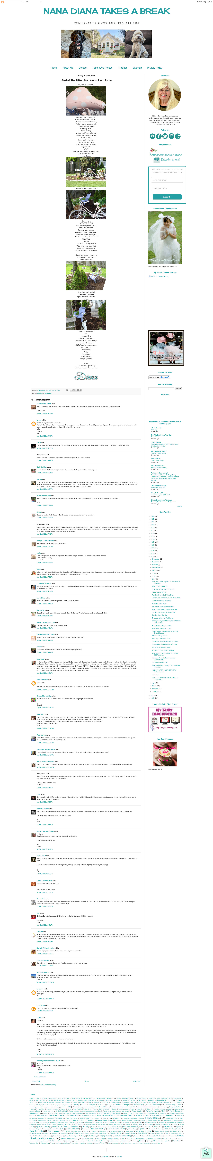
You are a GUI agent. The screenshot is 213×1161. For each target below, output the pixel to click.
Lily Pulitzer (125, 1122)
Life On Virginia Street (158, 486)
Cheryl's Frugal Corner (159, 493)
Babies (80, 1100)
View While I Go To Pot (159, 586)
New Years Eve (146, 1127)
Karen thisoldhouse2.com (46, 622)
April (154, 683)
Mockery (158, 1124)
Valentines (176, 1141)
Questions (114, 1131)
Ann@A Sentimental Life (45, 541)
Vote (52, 1143)
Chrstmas (56, 1107)
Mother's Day (166, 1124)
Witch (121, 1143)
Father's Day (57, 1113)
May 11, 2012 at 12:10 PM (45, 755)
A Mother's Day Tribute (159, 636)
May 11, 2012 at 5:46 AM (45, 436)
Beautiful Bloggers (164, 1100)
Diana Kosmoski (129, 1109)
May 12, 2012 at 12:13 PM (45, 999)
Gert (38, 913)
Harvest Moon (42, 1120)
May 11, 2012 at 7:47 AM (45, 546)
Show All (179, 506)
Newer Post (36, 1081)
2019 (152, 536)
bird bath (96, 1102)
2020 (152, 533)
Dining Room (140, 1109)
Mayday (80, 1124)
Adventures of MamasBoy (104, 1098)
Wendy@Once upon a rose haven (48, 1061)
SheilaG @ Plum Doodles (45, 948)
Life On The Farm (115, 1122)
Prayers (67, 1131)
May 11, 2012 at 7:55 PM (45, 892)
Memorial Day (118, 1124)
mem (110, 1124)
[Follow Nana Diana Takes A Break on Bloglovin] (159, 378)
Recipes (123, 67)
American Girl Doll (141, 1098)
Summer (136, 1136)
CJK (69, 1107)
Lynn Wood (41, 1005)
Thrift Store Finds (114, 1141)
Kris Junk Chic (62, 1122)
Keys (47, 1122)
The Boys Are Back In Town (161, 639)
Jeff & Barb (34, 1122)
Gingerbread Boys (156, 1115)
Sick (167, 1133)
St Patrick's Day (92, 1136)
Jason (182, 1120)
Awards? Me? (71, 1100)
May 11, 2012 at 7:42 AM (45, 534)
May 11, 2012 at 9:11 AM (45, 628)
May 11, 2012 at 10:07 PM (45, 954)
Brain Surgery (152, 1102)
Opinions (178, 1127)
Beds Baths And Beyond (46, 1102)
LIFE (106, 1122)
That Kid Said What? (154, 1138)
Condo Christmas (104, 1107)
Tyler (149, 1141)
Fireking (125, 1113)
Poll (173, 1129)
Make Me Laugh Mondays (174, 1122)
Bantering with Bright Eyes (112, 1100)
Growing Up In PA (86, 1118)
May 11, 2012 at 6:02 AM (45, 448)
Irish (159, 1120)
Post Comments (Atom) (48, 1085)
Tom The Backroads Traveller (161, 435)
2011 (152, 695)
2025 (152, 519)
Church (63, 1107)
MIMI (140, 1124)
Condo (95, 1107)
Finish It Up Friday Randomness (109, 1113)
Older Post (136, 1081)
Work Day (154, 430)
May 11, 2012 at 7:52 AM (45, 577)
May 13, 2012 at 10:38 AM (45, 1072)
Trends (135, 1141)
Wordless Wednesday (143, 1143)
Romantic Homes (115, 1133)
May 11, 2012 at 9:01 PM (45, 925)
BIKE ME (155, 675)
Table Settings (100, 1138)
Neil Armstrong (102, 1127)
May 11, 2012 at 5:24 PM (45, 802)
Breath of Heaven (164, 1102)
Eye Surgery (125, 1111)
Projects (86, 1131)
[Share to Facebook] (78, 390)
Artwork (50, 1100)
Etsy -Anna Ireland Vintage (112, 1111)
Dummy (31, 1111)
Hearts (56, 1120)
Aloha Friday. (155, 437)
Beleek (68, 1102)
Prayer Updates (54, 1131)
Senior (152, 1133)
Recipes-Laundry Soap (161, 1131)
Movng (182, 1124)
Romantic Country (101, 1133)
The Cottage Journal (41, 1141)
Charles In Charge (122, 1105)
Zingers (154, 1143)
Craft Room (87, 1109)
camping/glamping (65, 1104)
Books (138, 1102)
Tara (122, 1138)
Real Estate (139, 1131)
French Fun (163, 1113)
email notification (75, 1111)
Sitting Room (38, 1136)
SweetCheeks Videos (69, 1139)
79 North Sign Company (49, 1098)
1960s (31, 1098)
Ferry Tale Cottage (77, 1113)
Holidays (91, 1120)
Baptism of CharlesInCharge (161, 625)
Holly (38, 794)
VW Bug (58, 1143)
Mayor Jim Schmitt (90, 1124)
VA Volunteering (157, 1141)
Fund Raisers (85, 1115)
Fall (163, 1111)
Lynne (39, 420)
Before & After (60, 1102)
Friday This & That (42, 1115)
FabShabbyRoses (43, 972)
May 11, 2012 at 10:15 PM (45, 982)
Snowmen (48, 1136)
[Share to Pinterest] (80, 390)
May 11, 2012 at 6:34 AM (45, 473)
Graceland (41, 1118)
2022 (152, 528)
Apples (31, 1100)
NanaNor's (40, 714)
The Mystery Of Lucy (56, 1141)
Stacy (39, 569)
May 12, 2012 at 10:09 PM (45, 1054)
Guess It (97, 1118)
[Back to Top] (206, 1153)
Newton (156, 1127)
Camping (55, 1104)
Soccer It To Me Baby (159, 604)
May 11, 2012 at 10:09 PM (45, 966)
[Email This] (71, 390)
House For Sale (127, 1120)
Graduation (50, 1118)
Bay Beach (133, 1100)
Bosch (144, 1102)
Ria (71, 1133)
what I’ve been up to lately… (159, 467)
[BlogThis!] (73, 390)
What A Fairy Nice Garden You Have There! (166, 598)
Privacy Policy (154, 67)
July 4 (42, 1122)
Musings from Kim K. (44, 404)
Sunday (144, 1136)
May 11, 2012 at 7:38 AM (45, 505)
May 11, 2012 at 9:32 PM (45, 941)
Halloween (115, 1118)
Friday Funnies (173, 1113)
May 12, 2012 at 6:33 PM (45, 1011)
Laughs (81, 1122)
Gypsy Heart (41, 856)
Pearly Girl (60, 1129)
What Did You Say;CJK (78, 1143)
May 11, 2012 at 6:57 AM (45, 489)
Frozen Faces (73, 1115)
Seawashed (41, 899)
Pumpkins (94, 1131)
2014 (152, 551)
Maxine (67, 1124)
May (154, 579)
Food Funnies (139, 1113)
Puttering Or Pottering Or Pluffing (163, 589)
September (156, 568)
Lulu (139, 1122)
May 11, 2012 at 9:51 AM (45, 673)
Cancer (75, 1105)
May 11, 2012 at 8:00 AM (45, 591)
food (131, 1113)
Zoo (159, 1143)
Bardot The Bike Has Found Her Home (165, 642)
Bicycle (75, 1102)
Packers (31, 1129)
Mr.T (32, 1127)
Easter (38, 1111)
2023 (152, 525)
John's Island (155, 458)
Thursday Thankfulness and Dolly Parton (163, 502)
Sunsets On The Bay (155, 1136)
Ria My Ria (79, 1133)
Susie (39, 443)
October (155, 565)
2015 (152, 548)
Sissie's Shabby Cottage (45, 831)
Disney (149, 1109)
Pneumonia (152, 1129)
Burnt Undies (47, 1104)
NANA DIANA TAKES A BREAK (106, 11)
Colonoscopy (86, 1107)
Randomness (129, 1131)
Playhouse (141, 1129)
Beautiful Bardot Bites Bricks (161, 601)
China (148, 1104)
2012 (152, 556)
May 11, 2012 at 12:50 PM (45, 767)
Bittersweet (115, 1102)
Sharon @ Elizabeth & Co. (46, 761)
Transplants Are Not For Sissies (162, 618)
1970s (37, 1098)
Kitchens (53, 1122)
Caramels (83, 1104)
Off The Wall (168, 1127)
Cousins (62, 1109)
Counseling (40, 1109)
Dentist (121, 1109)
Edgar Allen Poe (48, 1111)
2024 (152, 522)
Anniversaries (177, 1098)
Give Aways (169, 1115)
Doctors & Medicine (159, 1109)
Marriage (60, 1124)
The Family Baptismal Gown (161, 628)
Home (54, 67)
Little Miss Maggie (43, 960)
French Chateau (152, 1113)
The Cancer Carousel (169, 1138)
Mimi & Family (149, 1124)
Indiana (143, 1120)
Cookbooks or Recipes (146, 1107)
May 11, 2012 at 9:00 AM (45, 616)
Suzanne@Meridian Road (45, 635)
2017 (152, 542)
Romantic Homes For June (161, 647)
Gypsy (104, 1118)
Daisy (95, 1109)
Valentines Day (33, 1143)
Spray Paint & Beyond (71, 1136)
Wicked (96, 1143)
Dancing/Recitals (104, 1109)
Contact (83, 67)
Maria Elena (41, 598)
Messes (135, 1124)
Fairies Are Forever (102, 67)
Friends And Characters (57, 1115)
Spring (83, 1136)
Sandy (127, 1133)
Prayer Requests (36, 1131)
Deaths (114, 1109)
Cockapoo (78, 1107)
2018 (152, 539)
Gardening (40, 393)
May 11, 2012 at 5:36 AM (45, 413)
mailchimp (161, 1122)
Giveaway (179, 1115)
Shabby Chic (159, 1133)
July (153, 573)
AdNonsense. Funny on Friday (82, 1098)
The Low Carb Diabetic (159, 451)
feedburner (66, 1113)
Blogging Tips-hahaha (128, 1102)
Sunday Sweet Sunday (159, 615)
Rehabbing (46, 1133)
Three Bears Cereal (79, 1141)
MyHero (85, 1127)
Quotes (121, 1131)
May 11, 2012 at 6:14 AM (45, 460)
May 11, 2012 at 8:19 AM (45, 604)
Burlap (39, 1104)
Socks (54, 1136)
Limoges (133, 1122)
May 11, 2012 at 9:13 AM (45, 640)
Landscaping (72, 1122)
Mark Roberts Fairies (49, 1124)
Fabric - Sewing (137, 1111)
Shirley (39, 479)
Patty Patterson (42, 679)
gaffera (105, 1156)
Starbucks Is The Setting (123, 1136)
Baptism (125, 1100)
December (156, 559)
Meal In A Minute (102, 1124)
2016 (152, 545)
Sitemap (137, 67)
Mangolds (32, 1124)
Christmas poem (34, 1107)
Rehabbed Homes (175, 1131)
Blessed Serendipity (44, 696)
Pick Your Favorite (97, 1129)
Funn (93, 1115)
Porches (178, 1129)
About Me (68, 67)
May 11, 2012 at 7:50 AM (45, 563)
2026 (152, 516)
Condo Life (115, 1107)
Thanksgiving (139, 1139)
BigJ (90, 1102)
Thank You (130, 1138)
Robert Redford (89, 1133)
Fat (51, 1113)
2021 (152, 530)
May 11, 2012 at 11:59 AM (45, 743)
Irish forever (167, 1120)
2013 (152, 554)
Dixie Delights (42, 467)
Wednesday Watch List (158, 487)
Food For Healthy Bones (158, 453)
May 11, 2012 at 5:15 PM (45, 788)
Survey (173, 1136)
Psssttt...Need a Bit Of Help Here (163, 595)
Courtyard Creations (52, 1109)
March (154, 686)
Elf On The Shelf (61, 1111)
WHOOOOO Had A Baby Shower (163, 650)
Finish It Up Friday (91, 1113)
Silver (31, 1136)
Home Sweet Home (104, 1120)
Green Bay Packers (71, 1118)
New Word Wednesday (131, 1127)
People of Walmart (72, 1129)
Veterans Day (45, 1143)
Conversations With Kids (128, 1107)
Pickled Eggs (132, 1129)
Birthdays (104, 1102)
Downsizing (178, 1109)
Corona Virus (163, 1107)
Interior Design (152, 1120)
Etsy (99, 1111)
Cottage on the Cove (175, 1107)
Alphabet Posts (127, 1098)
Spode (61, 1136)
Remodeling (64, 1133)
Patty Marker (41, 735)
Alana (118, 1098)
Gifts (147, 1115)
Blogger (119, 1156)
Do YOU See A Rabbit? (160, 662)
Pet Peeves (85, 1129)
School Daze (142, 1133)
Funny (99, 1115)
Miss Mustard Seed (157, 466)
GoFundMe (32, 1118)
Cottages (32, 1109)
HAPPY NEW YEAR (171, 1118)
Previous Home (76, 1131)
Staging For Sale (105, 1136)
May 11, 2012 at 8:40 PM (45, 906)
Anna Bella (152, 1098)
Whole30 (89, 1143)
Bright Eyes (175, 1102)
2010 (152, 698)
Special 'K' (40, 610)
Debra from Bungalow (44, 880)
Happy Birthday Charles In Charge (133, 1118)
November (156, 562)
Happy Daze (48, 393)
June (154, 576)
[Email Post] (67, 390)
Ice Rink (136, 1120)
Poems (160, 1129)
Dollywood (170, 1109)
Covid (69, 1109)
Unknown (40, 989)
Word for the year (130, 1143)
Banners (100, 1100)
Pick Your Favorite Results (116, 1129)
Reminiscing (55, 1133)
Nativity (93, 1127)
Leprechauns (98, 1122)
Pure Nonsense (103, 1131)
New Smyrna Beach (114, 1127)
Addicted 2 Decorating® (159, 473)
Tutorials (142, 1141)
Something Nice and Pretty (46, 749)
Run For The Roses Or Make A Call (163, 612)
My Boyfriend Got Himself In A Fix (163, 606)
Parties (46, 1129)
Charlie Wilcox (138, 1105)
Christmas (156, 1105)
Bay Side (142, 1100)
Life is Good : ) (156, 428)
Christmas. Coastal (46, 1107)
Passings (52, 1129)
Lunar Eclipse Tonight (157, 460)
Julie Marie (40, 659)
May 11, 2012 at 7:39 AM (45, 518)
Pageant (38, 1129)
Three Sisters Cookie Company (97, 1141)
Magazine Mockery (150, 1122)
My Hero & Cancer (42, 1127)
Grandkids (58, 1118)
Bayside (151, 1100)
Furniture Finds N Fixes (123, 1115)
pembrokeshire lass (44, 496)
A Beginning (65, 1098)
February (155, 689)
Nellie (39, 553)
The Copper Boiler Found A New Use (164, 609)
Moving (175, 1124)
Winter (102, 1143)
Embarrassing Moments (89, 1111)
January (155, 692)
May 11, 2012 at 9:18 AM (45, 652)
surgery (166, 1136)
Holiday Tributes (77, 1120)
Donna (39, 1017)
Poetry (166, 1129)
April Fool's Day (40, 1100)
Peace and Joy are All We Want (160, 495)
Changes (109, 1104)
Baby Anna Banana (90, 1100)
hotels (118, 1120)
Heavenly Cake (64, 1120)
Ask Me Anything (59, 1100)
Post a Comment (39, 1077)
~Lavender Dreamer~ (44, 584)
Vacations (168, 1141)
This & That (68, 1141)
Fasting (45, 1113)
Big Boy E (82, 1102)
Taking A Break (112, 1139)
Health (50, 1120)
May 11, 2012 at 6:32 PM (45, 824)
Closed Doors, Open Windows (161, 500)
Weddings (66, 1143)
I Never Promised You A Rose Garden (164, 645)
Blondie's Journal (43, 809)
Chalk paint (92, 1104)
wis (109, 1143)
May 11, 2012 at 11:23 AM (45, 689)
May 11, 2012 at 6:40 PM (45, 849)
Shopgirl (40, 932)
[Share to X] (75, 390)
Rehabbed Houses (35, 1133)
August (154, 570)
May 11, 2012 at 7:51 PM (45, 874)
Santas (133, 1133)
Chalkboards (101, 1104)
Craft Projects (77, 1109)
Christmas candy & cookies (173, 1104)
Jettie (39, 512)
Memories (127, 1124)
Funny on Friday (108, 1115)
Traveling (124, 1141)
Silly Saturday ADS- (176, 1133)
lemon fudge (88, 1122)
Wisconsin (115, 1143)
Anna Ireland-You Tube (164, 1098)
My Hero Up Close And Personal (65, 1127)
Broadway (32, 1104)
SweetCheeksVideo (88, 1138)
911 (59, 1098)
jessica (39, 647)
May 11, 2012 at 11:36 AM (45, 708)
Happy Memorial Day (159, 592)
